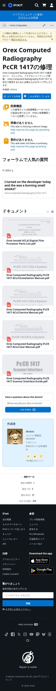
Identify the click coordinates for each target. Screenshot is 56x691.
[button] (37, 5)
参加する (33, 529)
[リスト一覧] (48, 211)
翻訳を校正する (19, 39)
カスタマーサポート (12, 524)
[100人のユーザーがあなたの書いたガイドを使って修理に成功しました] (28, 456)
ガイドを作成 (13, 96)
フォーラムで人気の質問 (25, 159)
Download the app (40, 553)
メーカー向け (35, 543)
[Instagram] (25, 634)
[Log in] (52, 5)
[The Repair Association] (28, 640)
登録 (28, 603)
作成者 (11, 424)
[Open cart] (44, 5)
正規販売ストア (36, 538)
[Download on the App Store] (39, 560)
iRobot (13, 89)
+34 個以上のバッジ (34, 460)
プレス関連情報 (36, 519)
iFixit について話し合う (13, 529)
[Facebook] (13, 634)
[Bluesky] (43, 634)
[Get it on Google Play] (41, 570)
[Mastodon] (38, 634)
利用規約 (6, 569)
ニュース (33, 524)
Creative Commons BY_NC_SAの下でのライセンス (27, 678)
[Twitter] (19, 634)
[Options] (4, 25)
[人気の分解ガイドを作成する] (34, 456)
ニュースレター (10, 538)
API (4, 543)
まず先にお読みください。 (18, 609)
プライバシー (9, 564)
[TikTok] (6, 634)
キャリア (6, 534)
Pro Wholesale (36, 534)
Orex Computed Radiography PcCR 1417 (22, 25)
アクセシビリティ (11, 559)
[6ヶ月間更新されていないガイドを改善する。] (41, 456)
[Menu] (4, 5)
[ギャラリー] (52, 211)
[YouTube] (31, 634)
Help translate (25, 624)
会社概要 (6, 519)
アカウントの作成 (28, 17)
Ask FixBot (26, 409)
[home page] (15, 5)
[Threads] (49, 634)
